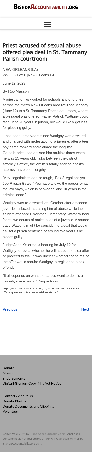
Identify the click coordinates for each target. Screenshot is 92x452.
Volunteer (10, 411)
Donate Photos (14, 401)
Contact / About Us (18, 396)
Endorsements (14, 378)
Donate (8, 368)
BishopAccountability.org (47, 434)
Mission (8, 373)
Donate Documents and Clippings (28, 406)
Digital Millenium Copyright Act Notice (32, 383)
